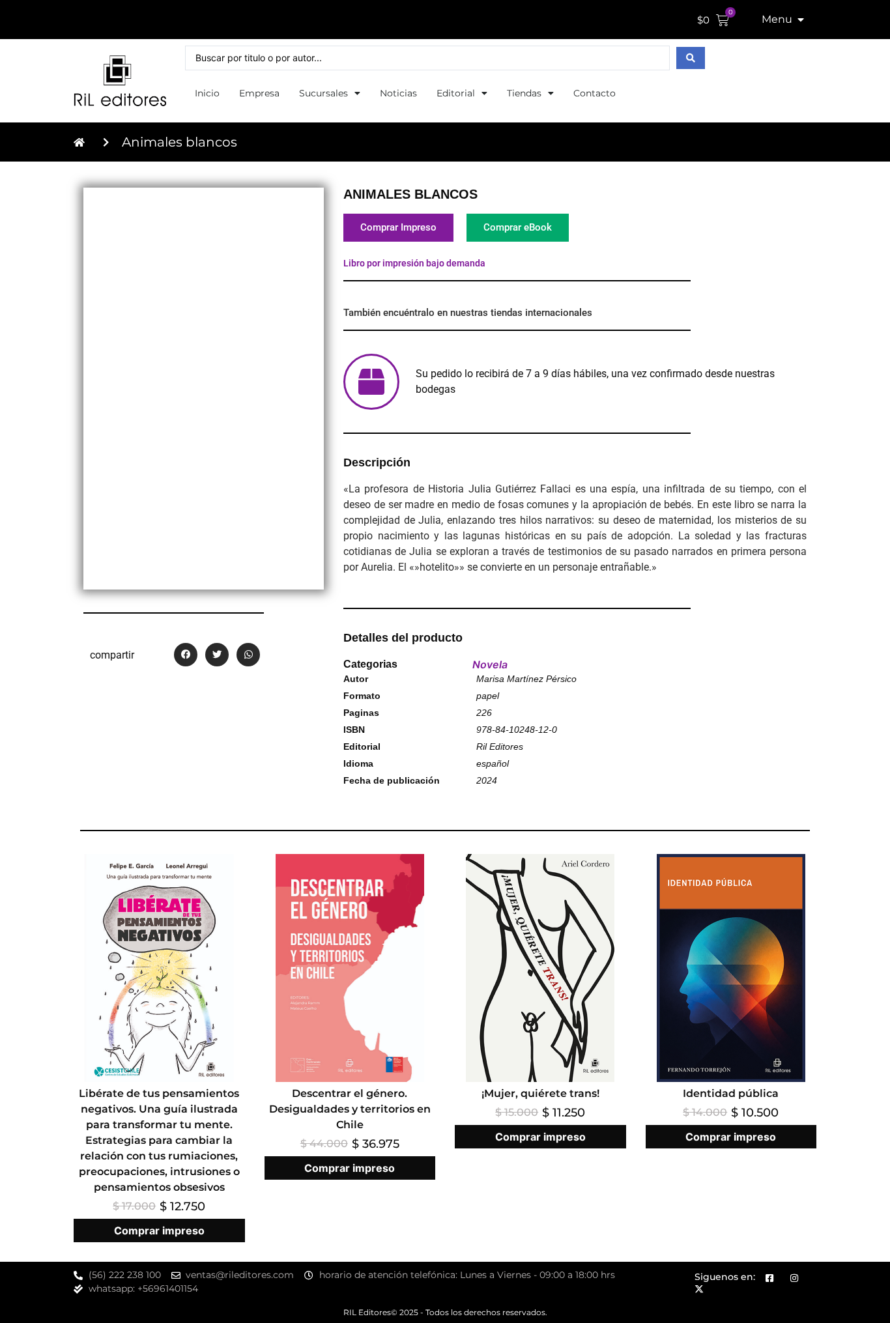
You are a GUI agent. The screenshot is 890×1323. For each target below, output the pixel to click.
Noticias (398, 93)
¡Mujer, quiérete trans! (540, 1093)
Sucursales (323, 93)
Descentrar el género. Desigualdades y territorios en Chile (350, 1109)
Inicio (207, 93)
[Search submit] (690, 58)
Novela (490, 664)
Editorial (456, 93)
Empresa (259, 93)
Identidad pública (731, 1093)
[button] (185, 654)
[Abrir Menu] (801, 19)
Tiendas (524, 93)
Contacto (594, 93)
